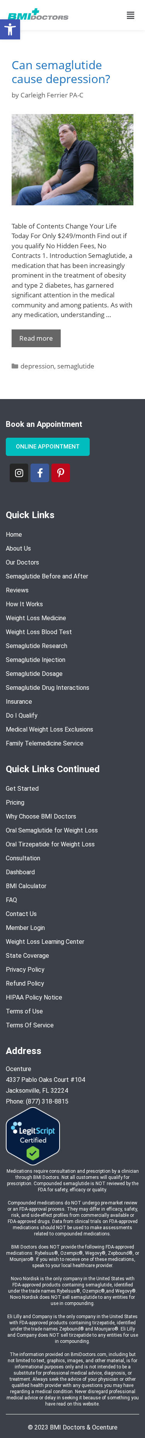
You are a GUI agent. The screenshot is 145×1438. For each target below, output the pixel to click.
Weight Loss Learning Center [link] (45, 941)
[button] (130, 15)
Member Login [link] (25, 927)
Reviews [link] (17, 590)
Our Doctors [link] (22, 562)
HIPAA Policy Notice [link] (34, 997)
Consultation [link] (23, 858)
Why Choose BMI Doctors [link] (41, 816)
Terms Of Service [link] (30, 1025)
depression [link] (37, 366)
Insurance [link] (19, 701)
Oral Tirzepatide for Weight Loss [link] (50, 844)
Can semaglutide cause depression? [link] (61, 72)
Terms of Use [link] (24, 1011)
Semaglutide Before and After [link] (47, 576)
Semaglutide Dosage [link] (34, 673)
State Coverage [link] (27, 955)
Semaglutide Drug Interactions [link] (47, 687)
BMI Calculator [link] (26, 886)
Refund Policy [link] (25, 983)
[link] (10, 29)
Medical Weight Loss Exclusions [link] (49, 729)
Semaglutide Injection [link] (35, 660)
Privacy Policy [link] (25, 969)
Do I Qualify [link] (22, 715)
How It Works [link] (24, 604)
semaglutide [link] (75, 366)
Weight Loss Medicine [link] (36, 618)
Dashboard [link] (20, 872)
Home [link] (14, 534)
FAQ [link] (11, 900)
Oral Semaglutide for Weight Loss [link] (52, 830)
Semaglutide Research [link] (36, 646)
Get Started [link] (22, 788)
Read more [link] (36, 338)
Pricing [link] (15, 802)
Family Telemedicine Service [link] (45, 743)
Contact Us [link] (21, 914)
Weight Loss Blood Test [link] (39, 632)
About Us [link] (18, 548)
